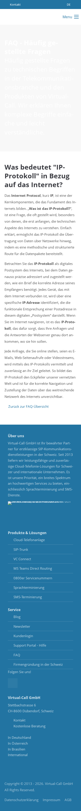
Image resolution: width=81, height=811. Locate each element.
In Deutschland (19, 737)
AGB (68, 800)
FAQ (17, 655)
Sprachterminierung (29, 587)
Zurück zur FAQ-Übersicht (28, 406)
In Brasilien (16, 749)
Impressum (51, 800)
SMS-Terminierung (28, 597)
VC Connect (22, 559)
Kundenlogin (23, 636)
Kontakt (15, 4)
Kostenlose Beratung (29, 726)
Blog (17, 616)
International (18, 755)
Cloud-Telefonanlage (29, 540)
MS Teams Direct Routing (33, 568)
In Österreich (18, 743)
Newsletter (22, 626)
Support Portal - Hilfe (30, 645)
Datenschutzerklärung (21, 800)
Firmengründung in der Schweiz (38, 664)
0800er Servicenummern (33, 578)
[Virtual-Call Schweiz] (16, 17)
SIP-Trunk (21, 549)
